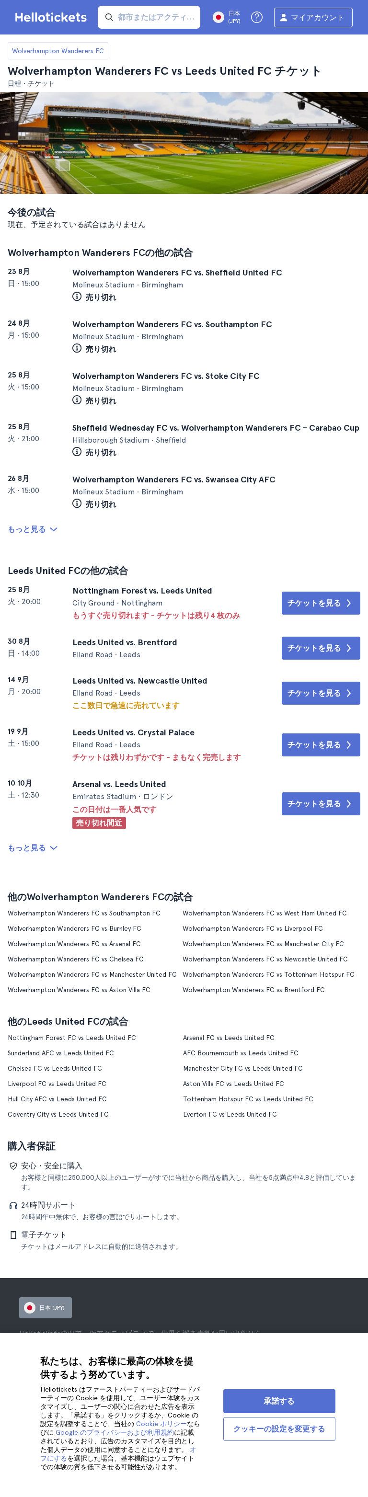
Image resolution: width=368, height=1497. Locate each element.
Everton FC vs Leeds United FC (230, 1114)
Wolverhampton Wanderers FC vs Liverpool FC (253, 928)
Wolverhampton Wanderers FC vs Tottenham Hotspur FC (269, 974)
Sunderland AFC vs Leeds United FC (61, 1053)
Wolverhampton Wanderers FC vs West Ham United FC (265, 913)
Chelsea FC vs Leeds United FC (55, 1068)
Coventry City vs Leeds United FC (58, 1114)
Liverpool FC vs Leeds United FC (57, 1083)
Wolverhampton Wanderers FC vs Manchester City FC (263, 944)
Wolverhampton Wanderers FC (58, 51)
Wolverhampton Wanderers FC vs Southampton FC (84, 913)
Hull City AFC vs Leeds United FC (57, 1099)
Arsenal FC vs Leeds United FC (229, 1037)
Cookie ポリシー (161, 1424)
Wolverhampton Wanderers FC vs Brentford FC (254, 990)
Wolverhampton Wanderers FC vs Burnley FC (74, 928)
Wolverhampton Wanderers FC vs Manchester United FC (92, 974)
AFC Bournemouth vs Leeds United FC (241, 1053)
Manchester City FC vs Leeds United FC (243, 1068)
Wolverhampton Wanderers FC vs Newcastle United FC (265, 959)
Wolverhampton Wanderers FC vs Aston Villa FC (79, 990)
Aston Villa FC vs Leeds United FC (233, 1083)
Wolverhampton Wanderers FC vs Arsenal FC (74, 944)
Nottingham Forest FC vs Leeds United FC (72, 1037)
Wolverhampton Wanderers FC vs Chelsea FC (76, 959)
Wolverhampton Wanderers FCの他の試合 (100, 252)
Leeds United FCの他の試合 (68, 570)
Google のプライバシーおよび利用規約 (115, 1432)
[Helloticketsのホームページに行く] (53, 17)
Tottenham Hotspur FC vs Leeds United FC (248, 1099)
